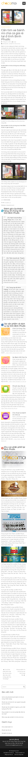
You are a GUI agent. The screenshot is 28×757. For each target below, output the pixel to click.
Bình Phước (13, 101)
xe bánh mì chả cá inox (14, 43)
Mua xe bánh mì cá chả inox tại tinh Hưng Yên (20, 672)
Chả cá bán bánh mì (7, 727)
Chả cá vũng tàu (18, 754)
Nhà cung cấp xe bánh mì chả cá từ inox (12, 717)
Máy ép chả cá (9, 754)
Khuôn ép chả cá (6, 730)
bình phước (5, 43)
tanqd (14, 41)
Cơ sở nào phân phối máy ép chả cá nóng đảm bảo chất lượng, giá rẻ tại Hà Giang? (7, 674)
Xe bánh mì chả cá (5, 27)
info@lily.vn (8, 202)
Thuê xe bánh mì (19, 752)
